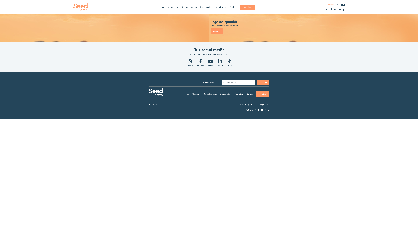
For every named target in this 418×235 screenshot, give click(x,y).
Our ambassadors (189, 7)
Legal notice (264, 105)
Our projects (205, 7)
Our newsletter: (209, 82)
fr (336, 4)
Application (221, 7)
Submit (264, 82)
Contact (233, 7)
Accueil (216, 31)
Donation (247, 7)
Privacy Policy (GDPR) (247, 105)
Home (162, 7)
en (343, 4)
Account (330, 5)
